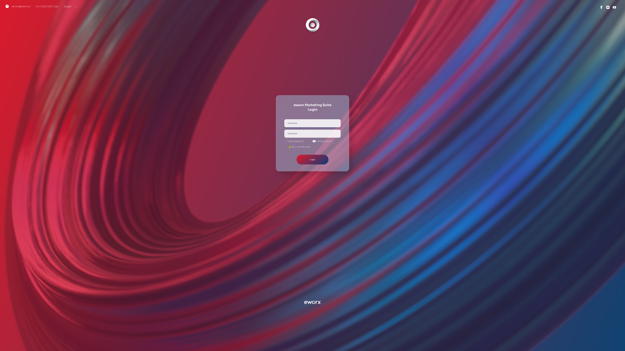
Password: (292, 133)
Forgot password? (296, 141)
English (67, 6)
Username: (293, 123)
